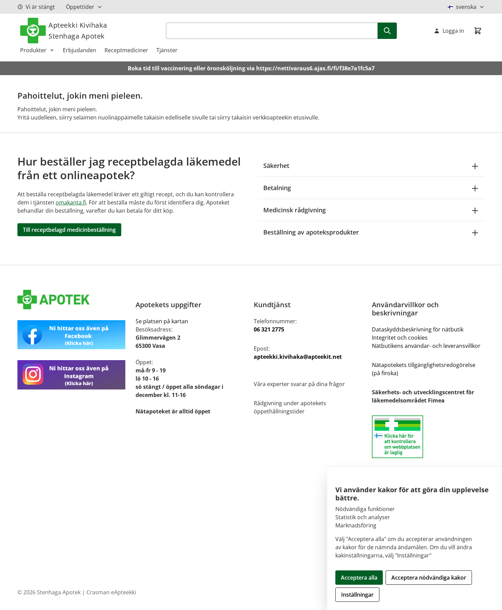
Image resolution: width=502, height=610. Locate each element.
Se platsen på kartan (162, 321)
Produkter (33, 50)
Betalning (277, 188)
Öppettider (80, 7)
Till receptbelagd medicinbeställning (69, 229)
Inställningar (357, 594)
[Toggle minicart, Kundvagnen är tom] (477, 30)
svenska (466, 7)
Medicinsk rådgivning (294, 210)
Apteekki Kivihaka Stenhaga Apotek (77, 30)
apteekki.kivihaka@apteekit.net (298, 356)
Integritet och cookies (400, 337)
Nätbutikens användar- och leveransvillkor (426, 346)
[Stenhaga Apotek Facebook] (73, 334)
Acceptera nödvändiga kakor (428, 577)
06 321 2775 (269, 329)
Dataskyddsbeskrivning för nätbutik (417, 329)
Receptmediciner (126, 50)
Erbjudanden (79, 50)
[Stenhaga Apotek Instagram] (73, 374)
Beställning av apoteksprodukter (311, 232)
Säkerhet (276, 165)
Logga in (453, 30)
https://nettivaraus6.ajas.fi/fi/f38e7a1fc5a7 (315, 68)
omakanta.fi (71, 202)
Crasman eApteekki (111, 592)
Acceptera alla (359, 577)
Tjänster (167, 50)
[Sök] (387, 31)
